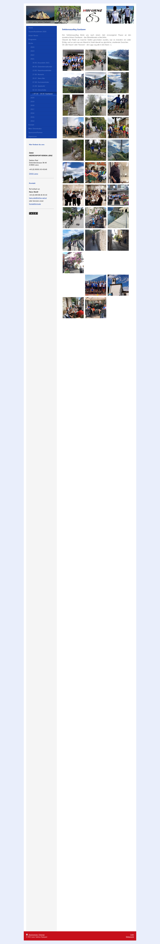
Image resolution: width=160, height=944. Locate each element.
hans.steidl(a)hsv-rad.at (38, 198)
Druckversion (33, 935)
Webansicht (130, 937)
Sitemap (42, 935)
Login (132, 935)
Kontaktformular (35, 204)
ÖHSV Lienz (33, 174)
